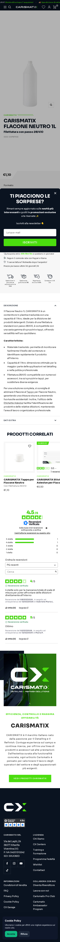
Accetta (11, 933)
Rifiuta (24, 933)
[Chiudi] (55, 193)
